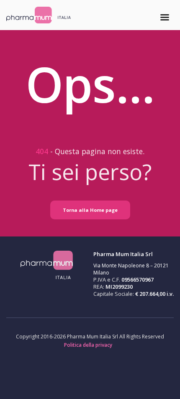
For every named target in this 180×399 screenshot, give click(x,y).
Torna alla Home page (90, 210)
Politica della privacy (88, 344)
